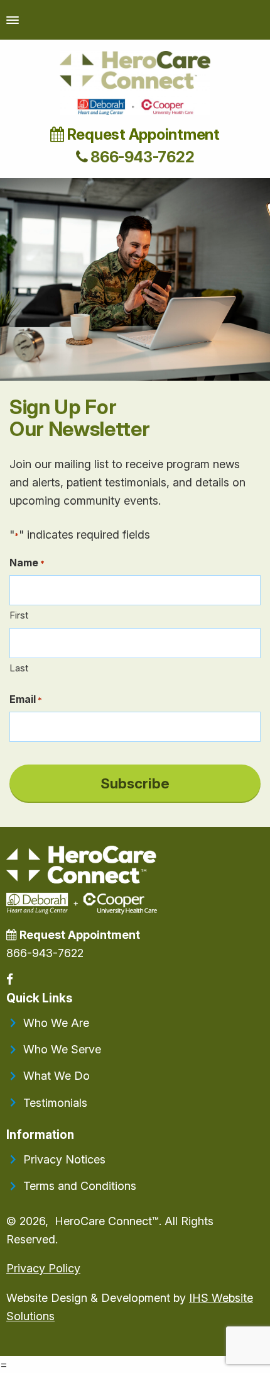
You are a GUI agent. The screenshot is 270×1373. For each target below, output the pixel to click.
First (18, 615)
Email (25, 699)
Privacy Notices (64, 1159)
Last (18, 668)
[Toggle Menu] (12, 19)
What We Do (56, 1075)
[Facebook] (11, 979)
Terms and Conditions (79, 1185)
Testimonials (55, 1102)
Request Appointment (142, 134)
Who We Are (56, 1022)
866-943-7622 (140, 157)
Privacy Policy (43, 1268)
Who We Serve (62, 1049)
